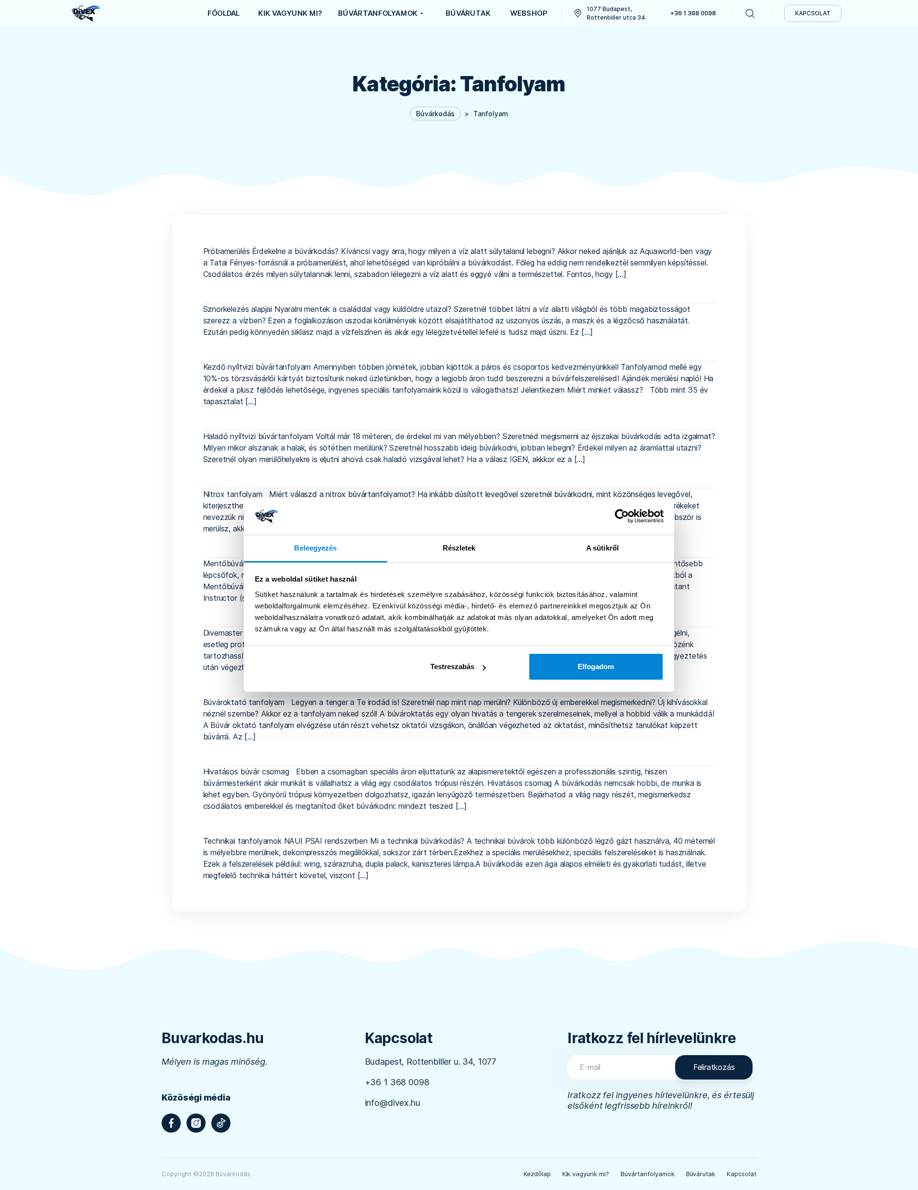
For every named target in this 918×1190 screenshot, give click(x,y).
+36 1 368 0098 (397, 1082)
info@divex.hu (392, 1103)
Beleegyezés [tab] (315, 548)
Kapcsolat (741, 1174)
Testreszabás (452, 666)
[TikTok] (220, 1123)
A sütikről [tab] (602, 548)
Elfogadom (596, 666)
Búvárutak (701, 1174)
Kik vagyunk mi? (586, 1174)
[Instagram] (196, 1123)
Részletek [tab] (459, 548)
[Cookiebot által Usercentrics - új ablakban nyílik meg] (622, 516)
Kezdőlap (537, 1174)
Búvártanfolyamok (647, 1174)
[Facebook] (171, 1123)
